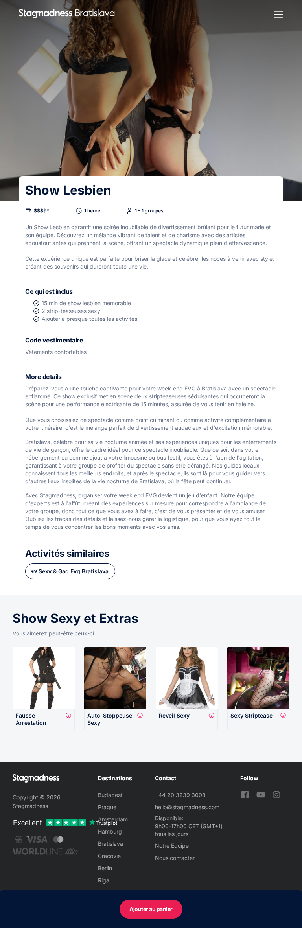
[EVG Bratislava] (45, 14)
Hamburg (110, 831)
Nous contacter (175, 857)
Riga (103, 880)
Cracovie (109, 856)
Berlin (105, 868)
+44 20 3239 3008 (180, 795)
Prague (107, 807)
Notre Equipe (172, 845)
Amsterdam (113, 819)
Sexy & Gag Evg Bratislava (74, 571)
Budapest (110, 795)
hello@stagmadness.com (187, 807)
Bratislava (110, 843)
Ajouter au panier (151, 909)
